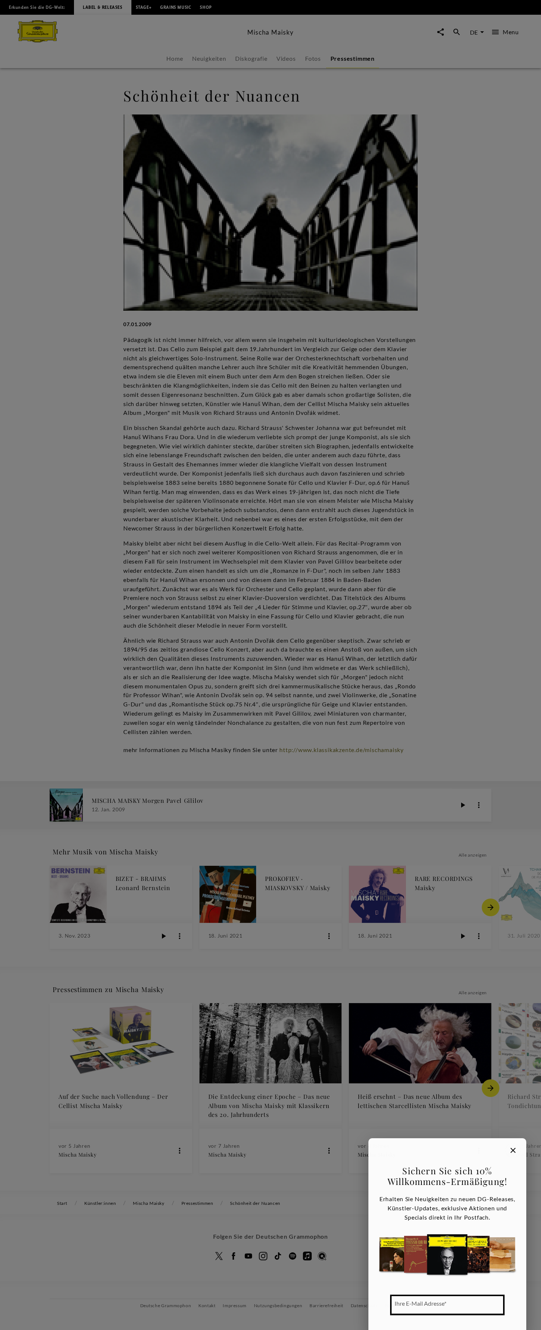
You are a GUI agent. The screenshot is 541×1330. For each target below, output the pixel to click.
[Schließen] (513, 1150)
